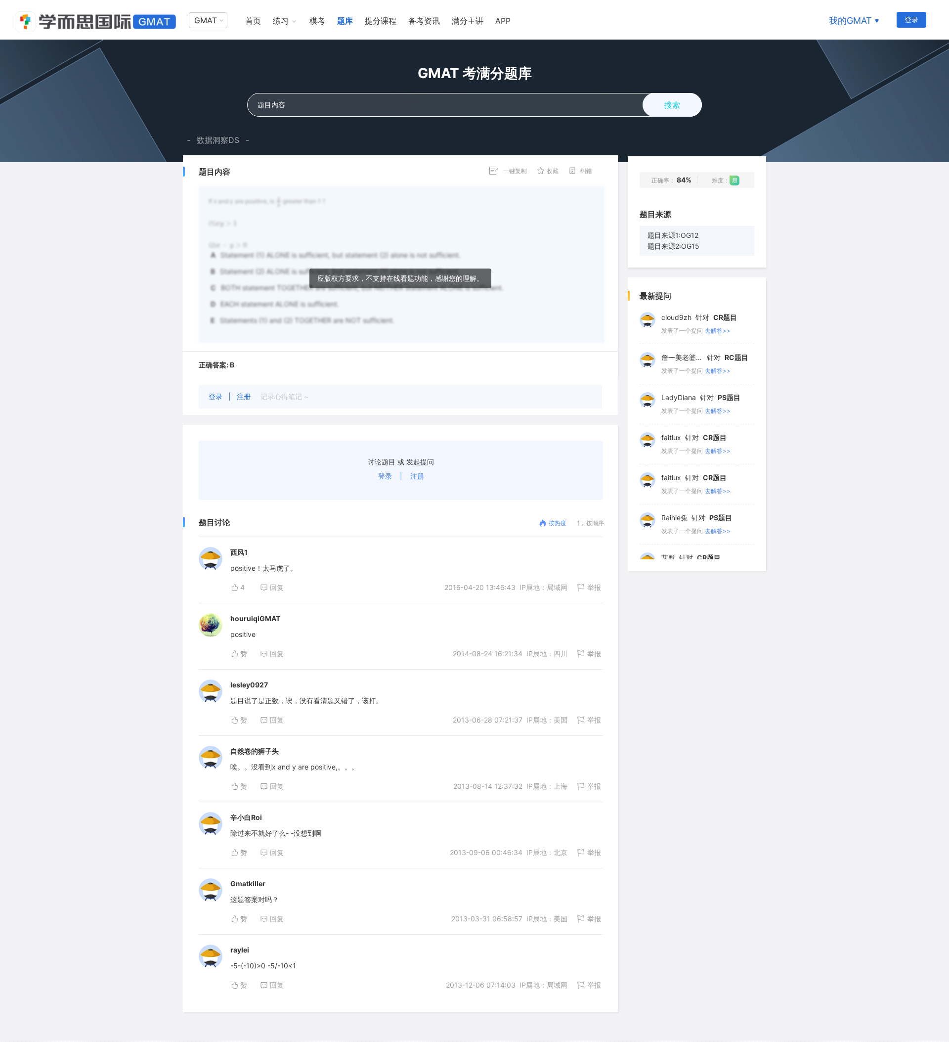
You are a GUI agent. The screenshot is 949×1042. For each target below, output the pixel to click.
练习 (281, 21)
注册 (245, 396)
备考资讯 (424, 21)
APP (503, 21)
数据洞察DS (218, 140)
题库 (345, 21)
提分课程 (380, 21)
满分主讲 (467, 21)
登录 (911, 19)
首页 (253, 21)
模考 (317, 21)
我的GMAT (850, 20)
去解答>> (718, 329)
